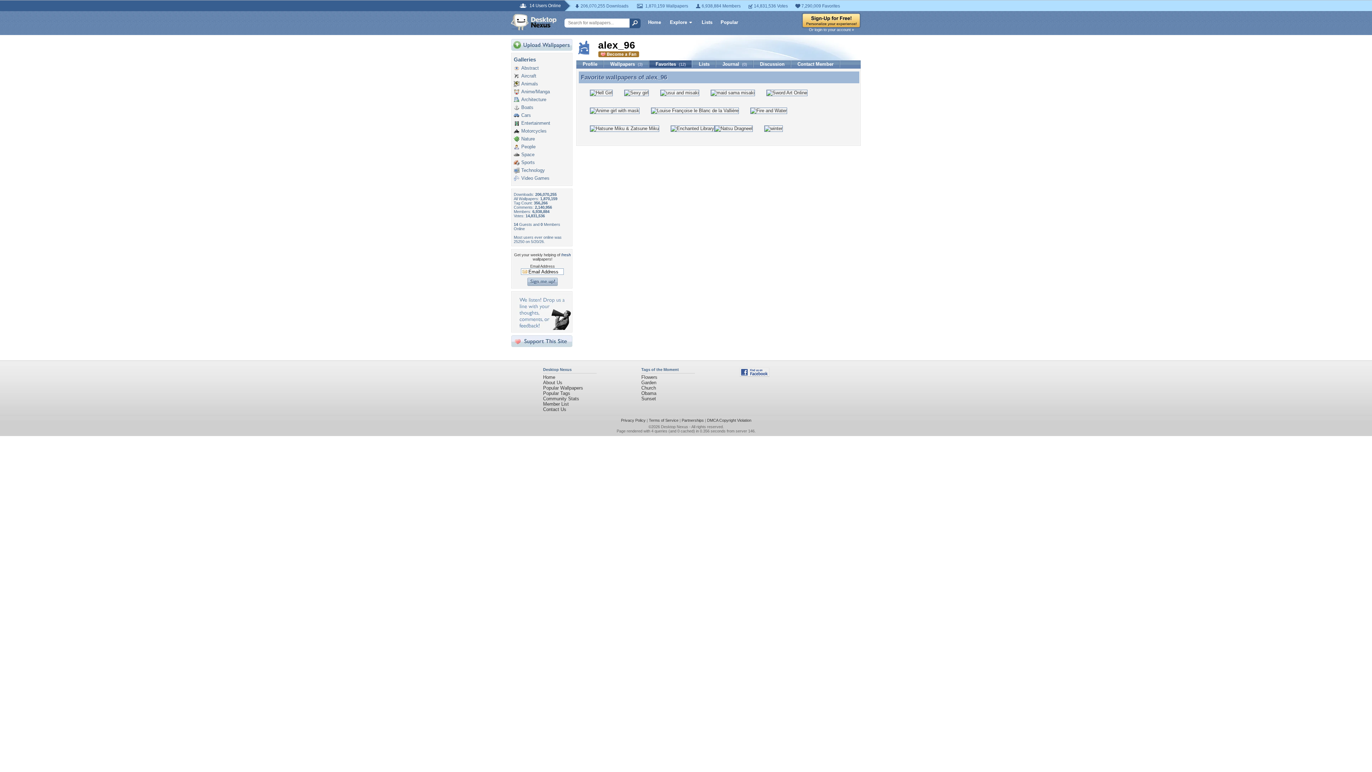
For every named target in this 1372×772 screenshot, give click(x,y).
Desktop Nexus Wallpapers (534, 22)
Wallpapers (626, 64)
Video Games (535, 178)
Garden (648, 382)
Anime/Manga (535, 91)
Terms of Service (663, 420)
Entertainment (535, 123)
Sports (528, 162)
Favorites (671, 64)
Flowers (649, 377)
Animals (529, 83)
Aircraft (528, 76)
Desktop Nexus (674, 427)
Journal (734, 64)
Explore (678, 22)
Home (654, 22)
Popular (729, 22)
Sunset (648, 398)
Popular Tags (556, 393)
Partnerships (693, 420)
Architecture (533, 99)
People (528, 146)
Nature (528, 139)
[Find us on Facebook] (754, 375)
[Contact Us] (544, 328)
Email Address (542, 266)
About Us (552, 382)
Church (648, 388)
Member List (556, 404)
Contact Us (554, 409)
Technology (533, 170)
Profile (590, 64)
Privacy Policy (633, 420)
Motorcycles (534, 131)
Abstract (530, 68)
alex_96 (656, 77)
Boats (527, 107)
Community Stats (561, 398)
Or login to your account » (831, 30)
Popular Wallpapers (563, 388)
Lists (707, 22)
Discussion (772, 64)
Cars (526, 115)
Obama (648, 393)
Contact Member (815, 64)
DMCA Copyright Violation (729, 420)
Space (528, 154)
